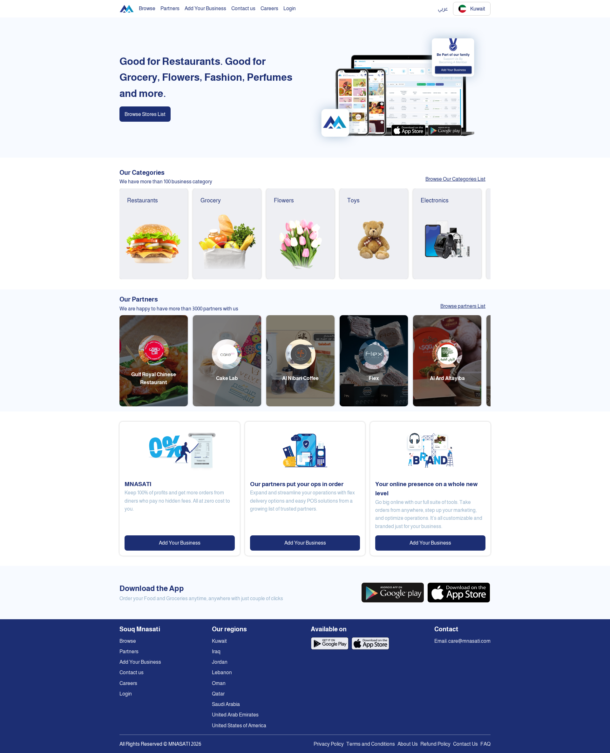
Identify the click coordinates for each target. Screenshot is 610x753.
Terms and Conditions (370, 744)
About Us (407, 744)
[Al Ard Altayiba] (447, 404)
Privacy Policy (329, 744)
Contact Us (465, 744)
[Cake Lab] (227, 404)
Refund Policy (435, 744)
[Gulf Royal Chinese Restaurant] (153, 404)
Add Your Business (179, 543)
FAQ (485, 744)
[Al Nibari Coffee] (300, 404)
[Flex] (374, 404)
